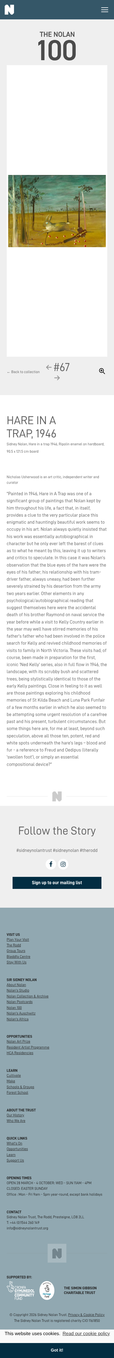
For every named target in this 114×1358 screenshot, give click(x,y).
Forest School (17, 1093)
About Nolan (16, 985)
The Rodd (14, 945)
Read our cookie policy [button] (86, 1333)
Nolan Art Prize (18, 1041)
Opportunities (17, 1149)
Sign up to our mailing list (57, 882)
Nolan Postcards (20, 1002)
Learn (11, 1155)
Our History (15, 1115)
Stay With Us (17, 962)
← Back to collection (23, 372)
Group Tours (16, 951)
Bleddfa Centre (18, 957)
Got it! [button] (57, 1350)
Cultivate (14, 1076)
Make (11, 1081)
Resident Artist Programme (28, 1047)
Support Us (15, 1160)
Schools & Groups (20, 1087)
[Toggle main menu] (104, 9)
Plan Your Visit (18, 940)
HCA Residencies (20, 1053)
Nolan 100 (14, 1008)
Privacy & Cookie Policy (86, 1315)
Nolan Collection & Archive (28, 996)
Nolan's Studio (18, 990)
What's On (14, 1143)
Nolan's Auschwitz (21, 1013)
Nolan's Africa (18, 1019)
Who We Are (16, 1121)
